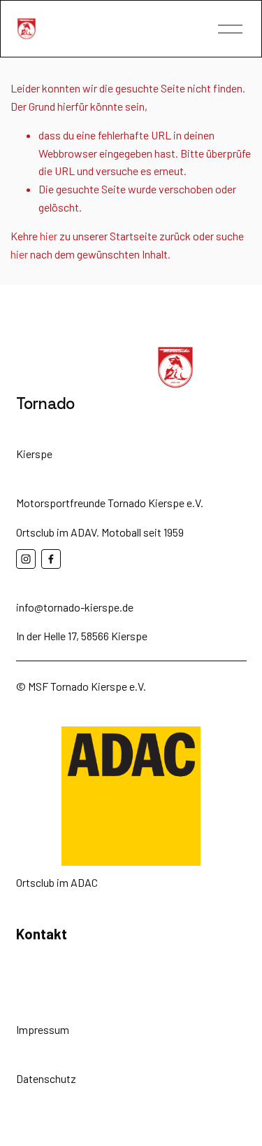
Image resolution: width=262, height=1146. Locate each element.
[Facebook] (51, 559)
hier (48, 235)
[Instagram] (26, 559)
